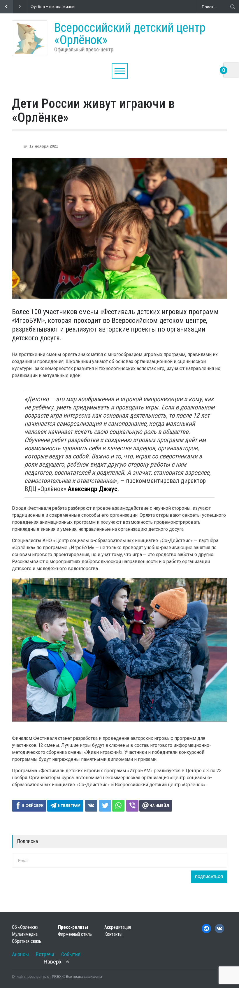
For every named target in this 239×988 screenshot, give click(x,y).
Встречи (45, 954)
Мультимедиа (25, 934)
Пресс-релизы (73, 927)
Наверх (52, 962)
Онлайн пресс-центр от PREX (36, 977)
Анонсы (20, 954)
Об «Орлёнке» (25, 927)
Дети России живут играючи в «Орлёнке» (93, 110)
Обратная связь (26, 941)
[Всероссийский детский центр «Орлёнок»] (29, 38)
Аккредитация (117, 927)
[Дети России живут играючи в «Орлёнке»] (119, 228)
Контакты (113, 934)
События (70, 954)
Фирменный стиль (75, 934)
